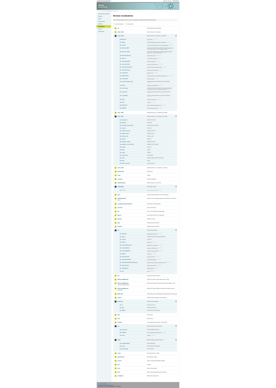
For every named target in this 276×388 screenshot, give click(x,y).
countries (124, 45)
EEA (104, 1)
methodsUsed (125, 72)
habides (120, 226)
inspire (119, 297)
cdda (119, 175)
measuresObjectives (126, 250)
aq (118, 28)
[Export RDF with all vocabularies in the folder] (175, 36)
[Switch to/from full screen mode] (170, 1)
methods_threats (125, 133)
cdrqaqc (123, 42)
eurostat (120, 207)
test (119, 364)
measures (124, 58)
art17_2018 (121, 167)
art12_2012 (121, 32)
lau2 (119, 318)
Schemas (100, 23)
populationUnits (125, 75)
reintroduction (125, 155)
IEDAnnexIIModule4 (123, 288)
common (120, 179)
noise (119, 353)
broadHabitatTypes (126, 343)
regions (123, 346)
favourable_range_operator (127, 125)
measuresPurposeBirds (127, 67)
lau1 (119, 314)
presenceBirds (125, 78)
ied (118, 275)
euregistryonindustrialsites (125, 203)
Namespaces (101, 31)
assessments (124, 119)
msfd (119, 339)
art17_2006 (121, 112)
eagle (123, 307)
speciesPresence (125, 265)
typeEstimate (124, 105)
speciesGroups (125, 348)
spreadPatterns (125, 268)
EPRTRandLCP (122, 198)
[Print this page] (169, 1)
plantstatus (124, 332)
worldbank (120, 375)
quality (123, 149)
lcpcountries (124, 329)
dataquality (121, 186)
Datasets (100, 16)
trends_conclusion (126, 163)
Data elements (101, 21)
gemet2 (120, 219)
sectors (123, 335)
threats (123, 99)
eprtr (119, 194)
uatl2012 (123, 310)
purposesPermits (125, 256)
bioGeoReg (124, 233)
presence (124, 147)
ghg (119, 222)
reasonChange (125, 88)
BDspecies (124, 39)
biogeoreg (124, 122)
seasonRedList (125, 95)
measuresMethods (126, 247)
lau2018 (120, 322)
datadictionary (121, 182)
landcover (120, 301)
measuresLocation (126, 64)
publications (121, 357)
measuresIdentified (126, 61)
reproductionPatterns (126, 259)
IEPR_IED (120, 294)
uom (119, 368)
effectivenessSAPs (126, 51)
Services (100, 29)
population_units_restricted (128, 144)
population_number (126, 141)
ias (118, 230)
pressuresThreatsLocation (127, 81)
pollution (124, 138)
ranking (123, 85)
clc (122, 304)
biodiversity (121, 171)
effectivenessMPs (125, 48)
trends (123, 102)
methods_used (125, 136)
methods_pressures (126, 130)
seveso (120, 360)
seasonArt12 (124, 91)
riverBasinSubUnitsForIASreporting (129, 262)
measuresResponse (126, 70)
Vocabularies (101, 26)
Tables (99, 18)
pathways (124, 253)
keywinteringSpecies (126, 55)
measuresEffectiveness (127, 245)
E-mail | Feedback (102, 383)
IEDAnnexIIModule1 (123, 279)
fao (118, 211)
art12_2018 (121, 35)
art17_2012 (121, 116)
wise (119, 372)
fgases (119, 215)
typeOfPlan (124, 108)
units (123, 271)
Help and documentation (103, 13)
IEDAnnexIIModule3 (123, 283)
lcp (118, 326)
